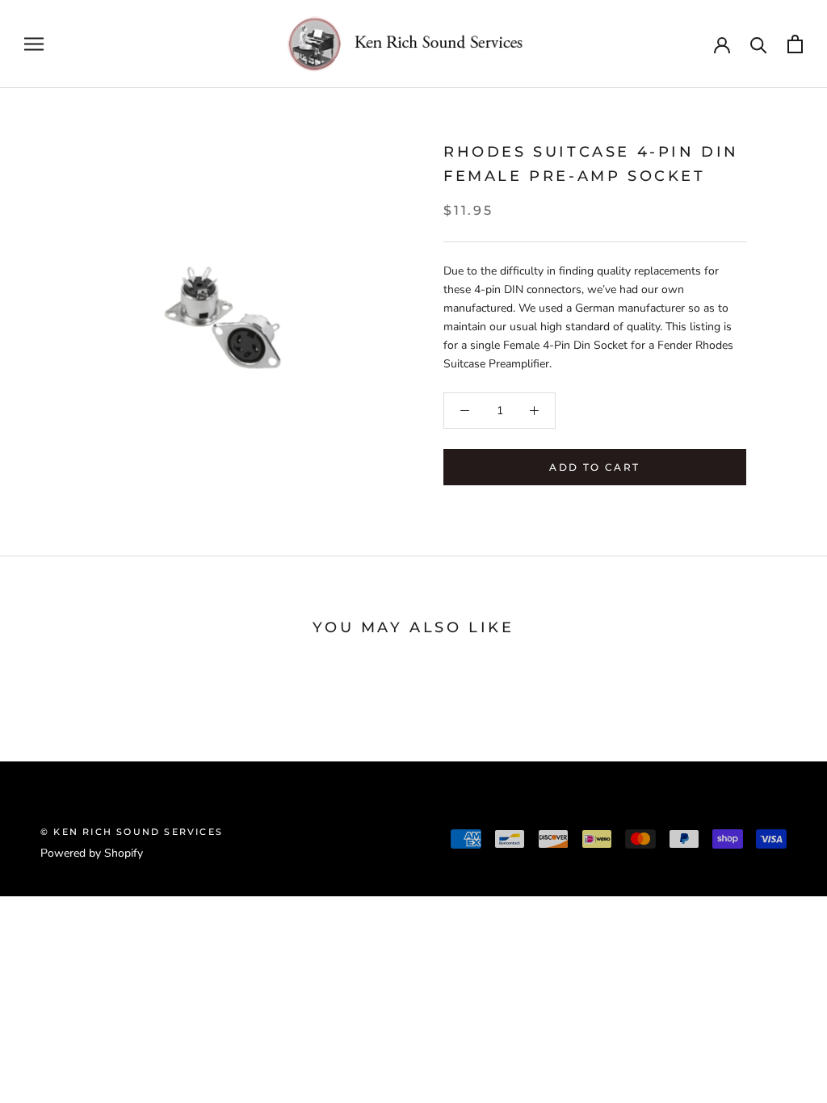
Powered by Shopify (91, 853)
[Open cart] (795, 44)
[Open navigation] (34, 44)
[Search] (758, 44)
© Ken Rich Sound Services (131, 831)
